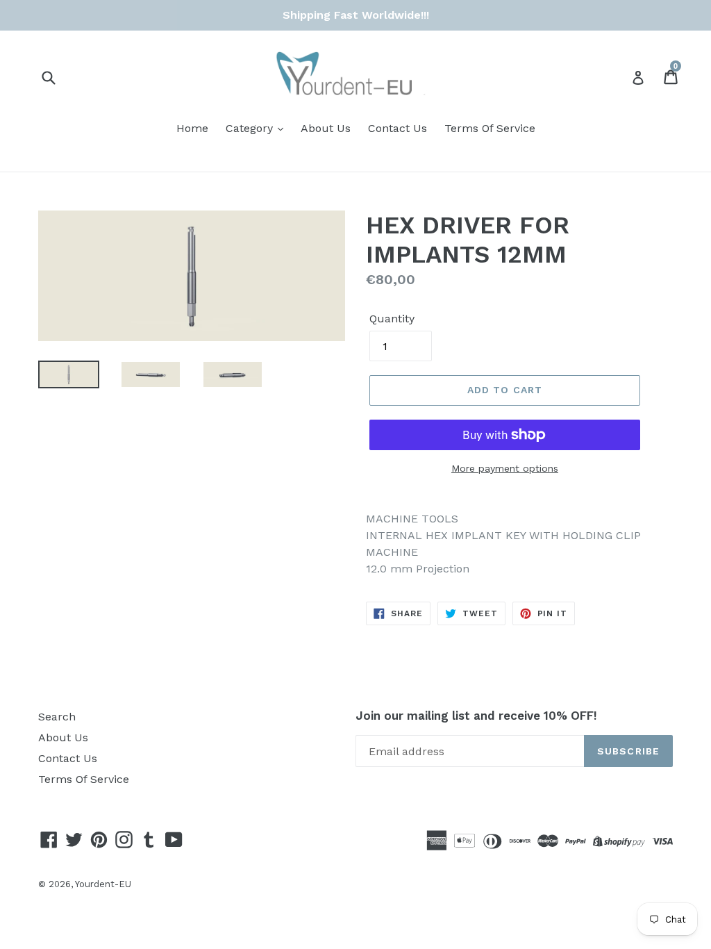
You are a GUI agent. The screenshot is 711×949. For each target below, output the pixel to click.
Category (251, 128)
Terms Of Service (489, 128)
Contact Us (397, 128)
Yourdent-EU (103, 884)
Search (57, 716)
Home (192, 128)
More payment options (504, 468)
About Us (326, 128)
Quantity (392, 318)
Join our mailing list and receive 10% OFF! (476, 716)
